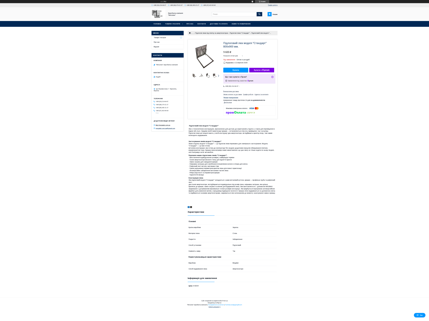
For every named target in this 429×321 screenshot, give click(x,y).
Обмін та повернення (241, 24)
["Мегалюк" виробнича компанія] (158, 18)
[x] (191, 207)
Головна (157, 24)
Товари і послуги (172, 24)
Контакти (201, 24)
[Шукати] (259, 14)
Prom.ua (225, 301)
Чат (421, 315)
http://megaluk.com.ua (163, 125)
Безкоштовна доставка (231, 91)
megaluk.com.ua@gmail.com (165, 128)
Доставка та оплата (219, 24)
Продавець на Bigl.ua (214, 303)
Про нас (189, 24)
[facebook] (189, 207)
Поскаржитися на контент (216, 305)
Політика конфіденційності (233, 305)
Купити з (258, 70)
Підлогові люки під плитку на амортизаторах (211, 33)
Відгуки (156, 47)
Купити (236, 70)
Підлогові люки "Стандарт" (240, 33)
